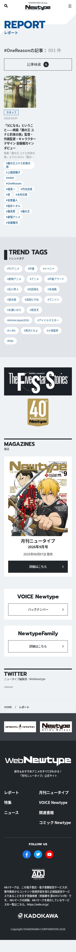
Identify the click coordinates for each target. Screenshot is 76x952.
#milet (10, 178)
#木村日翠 (21, 194)
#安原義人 (12, 200)
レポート (11, 792)
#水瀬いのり (14, 310)
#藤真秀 (10, 211)
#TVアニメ (13, 268)
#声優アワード (56, 279)
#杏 (8, 194)
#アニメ (34, 279)
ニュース (11, 812)
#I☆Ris (11, 330)
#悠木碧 (11, 299)
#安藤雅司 (12, 222)
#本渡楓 (52, 289)
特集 (7, 802)
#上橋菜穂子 (13, 172)
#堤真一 (10, 189)
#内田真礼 (33, 289)
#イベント (49, 268)
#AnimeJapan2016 (18, 320)
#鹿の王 (25, 211)
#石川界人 (13, 289)
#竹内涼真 (26, 189)
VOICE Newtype (53, 802)
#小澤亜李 (52, 330)
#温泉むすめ (32, 299)
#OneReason (13, 183)
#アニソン (53, 299)
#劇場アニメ (13, 217)
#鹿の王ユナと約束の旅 (18, 165)
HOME (8, 707)
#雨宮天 (34, 310)
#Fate (10, 341)
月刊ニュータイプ (54, 792)
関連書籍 (46, 812)
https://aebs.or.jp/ (38, 904)
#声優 (31, 268)
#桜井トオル (13, 206)
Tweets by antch (8, 687)
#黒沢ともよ (31, 330)
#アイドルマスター (48, 320)
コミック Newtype (55, 822)
